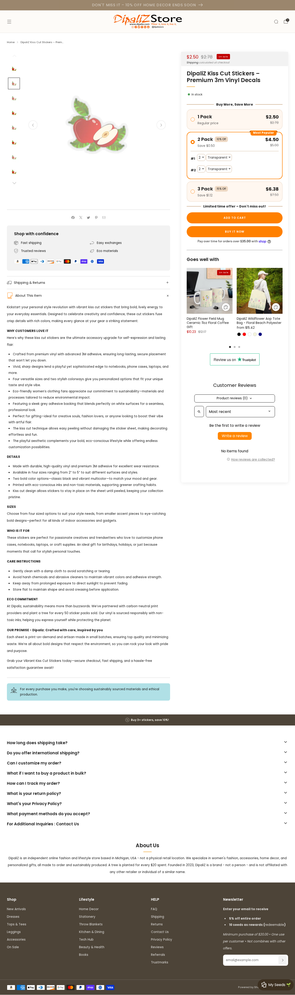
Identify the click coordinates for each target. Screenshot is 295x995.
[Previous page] (187, 291)
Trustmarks (159, 962)
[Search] (276, 21)
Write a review (235, 436)
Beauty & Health (91, 947)
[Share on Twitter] (88, 217)
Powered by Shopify (251, 987)
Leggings (14, 932)
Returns (157, 924)
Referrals (158, 955)
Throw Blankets (91, 924)
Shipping (192, 62)
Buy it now (234, 232)
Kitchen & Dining (91, 932)
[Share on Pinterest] (96, 217)
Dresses (13, 917)
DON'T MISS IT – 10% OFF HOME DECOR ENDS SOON (144, 5)
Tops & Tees (16, 924)
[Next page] (282, 291)
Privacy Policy (161, 939)
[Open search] (199, 411)
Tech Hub (86, 939)
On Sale (13, 947)
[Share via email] (104, 217)
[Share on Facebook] (73, 217)
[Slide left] (14, 57)
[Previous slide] (33, 125)
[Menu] (9, 21)
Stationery (87, 917)
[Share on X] (80, 217)
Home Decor (89, 909)
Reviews (157, 947)
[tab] (230, 347)
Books (83, 955)
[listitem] (147, 720)
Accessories (16, 939)
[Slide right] (14, 183)
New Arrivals (16, 909)
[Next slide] (161, 125)
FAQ (154, 909)
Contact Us (160, 932)
